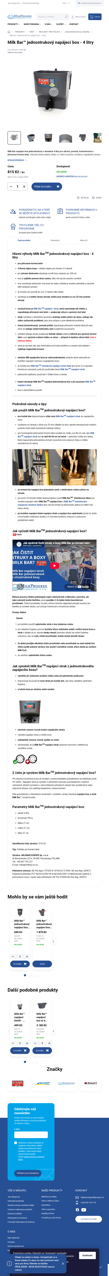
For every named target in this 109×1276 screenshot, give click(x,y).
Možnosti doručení (71, 176)
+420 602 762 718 (88, 1202)
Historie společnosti (16, 1246)
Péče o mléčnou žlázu (50, 1201)
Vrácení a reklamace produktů (20, 1209)
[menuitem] (14, 24)
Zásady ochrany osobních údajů (21, 1205)
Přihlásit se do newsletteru (28, 1173)
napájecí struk (51, 308)
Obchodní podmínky (31, 3)
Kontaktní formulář (89, 1219)
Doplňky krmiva (47, 1213)
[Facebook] (77, 1209)
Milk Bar (72, 369)
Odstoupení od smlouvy (17, 1218)
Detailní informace (16, 160)
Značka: (15, 52)
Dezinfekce (45, 1205)
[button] (25, 975)
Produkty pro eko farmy (51, 1218)
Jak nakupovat (14, 3)
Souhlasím (87, 1255)
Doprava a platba (15, 1214)
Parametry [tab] (55, 240)
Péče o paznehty (48, 1209)
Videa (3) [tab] (83, 240)
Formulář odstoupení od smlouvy (21, 1222)
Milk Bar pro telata (48, 1197)
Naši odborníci (13, 1238)
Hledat (66, 17)
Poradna (11, 1242)
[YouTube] (84, 1209)
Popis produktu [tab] (24, 240)
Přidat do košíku (42, 186)
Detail (42, 964)
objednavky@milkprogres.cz (92, 1197)
